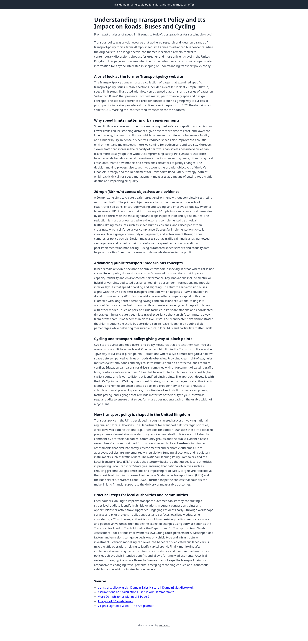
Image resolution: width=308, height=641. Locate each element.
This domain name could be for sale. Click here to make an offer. (154, 4)
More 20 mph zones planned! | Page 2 (123, 597)
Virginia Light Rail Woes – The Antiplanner (126, 606)
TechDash (164, 625)
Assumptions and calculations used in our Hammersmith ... (137, 592)
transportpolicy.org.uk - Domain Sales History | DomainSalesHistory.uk (146, 587)
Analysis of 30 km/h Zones (115, 601)
